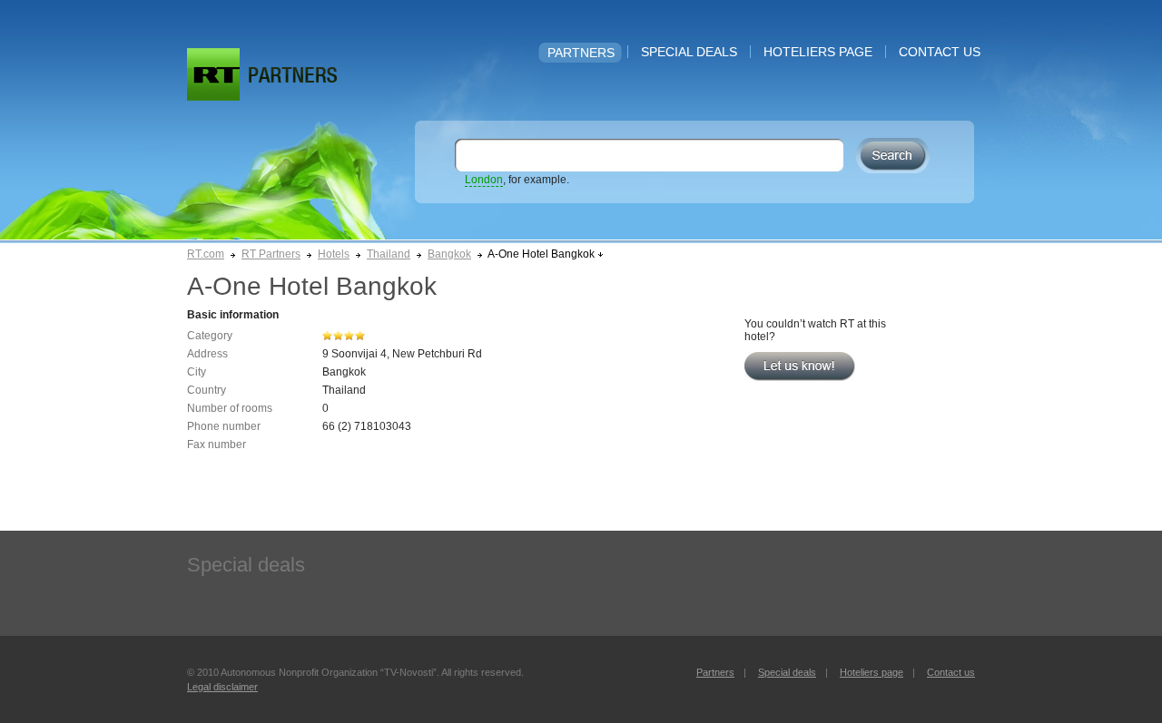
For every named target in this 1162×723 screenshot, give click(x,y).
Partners (581, 52)
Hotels (334, 254)
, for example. (517, 179)
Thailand (388, 254)
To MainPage (293, 75)
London (484, 179)
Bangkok (449, 254)
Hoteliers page (817, 51)
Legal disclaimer (222, 686)
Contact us (939, 51)
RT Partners (270, 254)
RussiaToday (213, 74)
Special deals (689, 51)
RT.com (205, 254)
